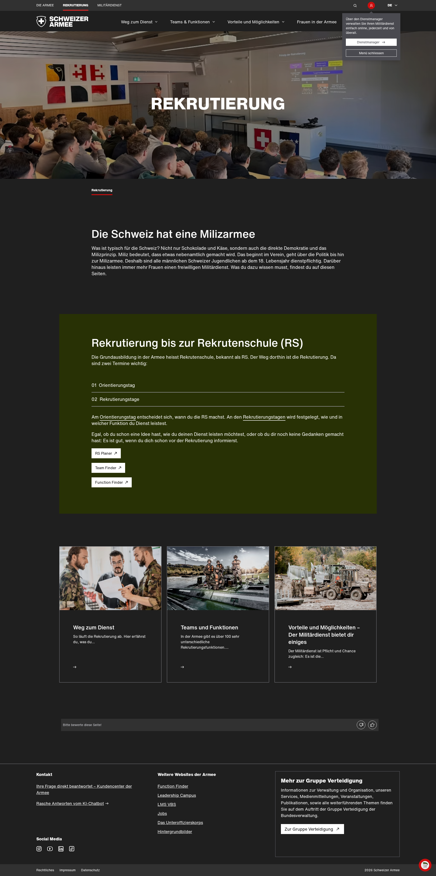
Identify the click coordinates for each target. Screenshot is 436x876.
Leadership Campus (177, 795)
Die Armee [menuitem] (45, 5)
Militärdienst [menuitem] (109, 5)
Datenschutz (90, 870)
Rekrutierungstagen (264, 417)
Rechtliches (45, 870)
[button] (355, 5)
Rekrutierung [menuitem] (75, 5)
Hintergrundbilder (175, 831)
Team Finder (105, 468)
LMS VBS (167, 804)
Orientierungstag (118, 417)
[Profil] (371, 5)
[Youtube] (50, 848)
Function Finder (109, 482)
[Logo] (75, 21)
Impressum (67, 870)
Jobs (162, 813)
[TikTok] (71, 848)
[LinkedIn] (61, 848)
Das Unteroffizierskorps (180, 822)
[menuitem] (139, 25)
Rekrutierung (102, 190)
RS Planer (103, 453)
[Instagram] (39, 848)
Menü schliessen (371, 53)
